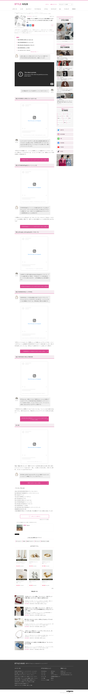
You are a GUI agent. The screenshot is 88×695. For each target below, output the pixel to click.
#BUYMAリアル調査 (45, 541)
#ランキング (37, 541)
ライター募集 (43, 678)
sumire (44, 615)
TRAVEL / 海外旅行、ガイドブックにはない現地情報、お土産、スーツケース (26, 678)
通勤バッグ (60, 118)
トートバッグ (60, 122)
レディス (65, 120)
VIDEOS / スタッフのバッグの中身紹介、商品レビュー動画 (23, 685)
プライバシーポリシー (54, 674)
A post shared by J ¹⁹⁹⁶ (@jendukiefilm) (34, 268)
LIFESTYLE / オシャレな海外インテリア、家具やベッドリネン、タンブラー (26, 676)
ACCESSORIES (29, 16)
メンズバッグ (60, 120)
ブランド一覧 (43, 674)
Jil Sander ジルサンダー (20, 581)
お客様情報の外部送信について (55, 676)
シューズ (68, 122)
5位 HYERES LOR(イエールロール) (25, 39)
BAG (57, 56)
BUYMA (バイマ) (63, 671)
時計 (68, 116)
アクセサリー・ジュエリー (39, 12)
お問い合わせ (53, 671)
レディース (31, 12)
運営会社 (52, 678)
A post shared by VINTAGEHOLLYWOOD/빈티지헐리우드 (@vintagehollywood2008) (40, 393)
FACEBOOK (62, 142)
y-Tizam (44, 603)
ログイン (47, 4)
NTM (43, 649)
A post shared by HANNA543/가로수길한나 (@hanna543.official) (35, 338)
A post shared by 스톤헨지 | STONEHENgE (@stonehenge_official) (36, 201)
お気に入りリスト (53, 4)
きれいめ (59, 116)
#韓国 (24, 541)
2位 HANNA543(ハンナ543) (24, 47)
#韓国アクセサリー (30, 541)
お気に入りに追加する (35, 516)
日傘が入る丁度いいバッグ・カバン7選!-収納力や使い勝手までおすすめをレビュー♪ (64, 102)
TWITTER (62, 130)
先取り (70, 118)
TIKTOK (61, 151)
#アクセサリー (19, 541)
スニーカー (65, 118)
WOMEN (58, 77)
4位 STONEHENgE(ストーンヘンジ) (25, 42)
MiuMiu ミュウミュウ (32, 581)
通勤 (65, 122)
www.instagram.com (21, 27)
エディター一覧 (43, 676)
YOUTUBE (62, 147)
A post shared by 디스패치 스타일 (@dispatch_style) (34, 135)
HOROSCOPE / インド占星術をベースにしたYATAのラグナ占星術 (24, 681)
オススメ (64, 116)
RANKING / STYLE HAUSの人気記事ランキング (22, 683)
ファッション (25, 12)
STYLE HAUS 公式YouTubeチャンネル (66, 674)
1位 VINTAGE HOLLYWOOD (24, 50)
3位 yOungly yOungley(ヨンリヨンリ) (26, 45)
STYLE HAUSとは (43, 671)
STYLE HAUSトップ (18, 12)
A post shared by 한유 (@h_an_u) (34, 461)
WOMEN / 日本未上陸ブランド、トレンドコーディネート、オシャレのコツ (26, 671)
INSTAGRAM (62, 134)
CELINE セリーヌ (44, 581)
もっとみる (65, 41)
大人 (58, 124)
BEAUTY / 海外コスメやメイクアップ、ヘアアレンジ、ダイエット (24, 674)
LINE (61, 138)
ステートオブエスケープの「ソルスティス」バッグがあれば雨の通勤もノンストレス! (64, 90)
